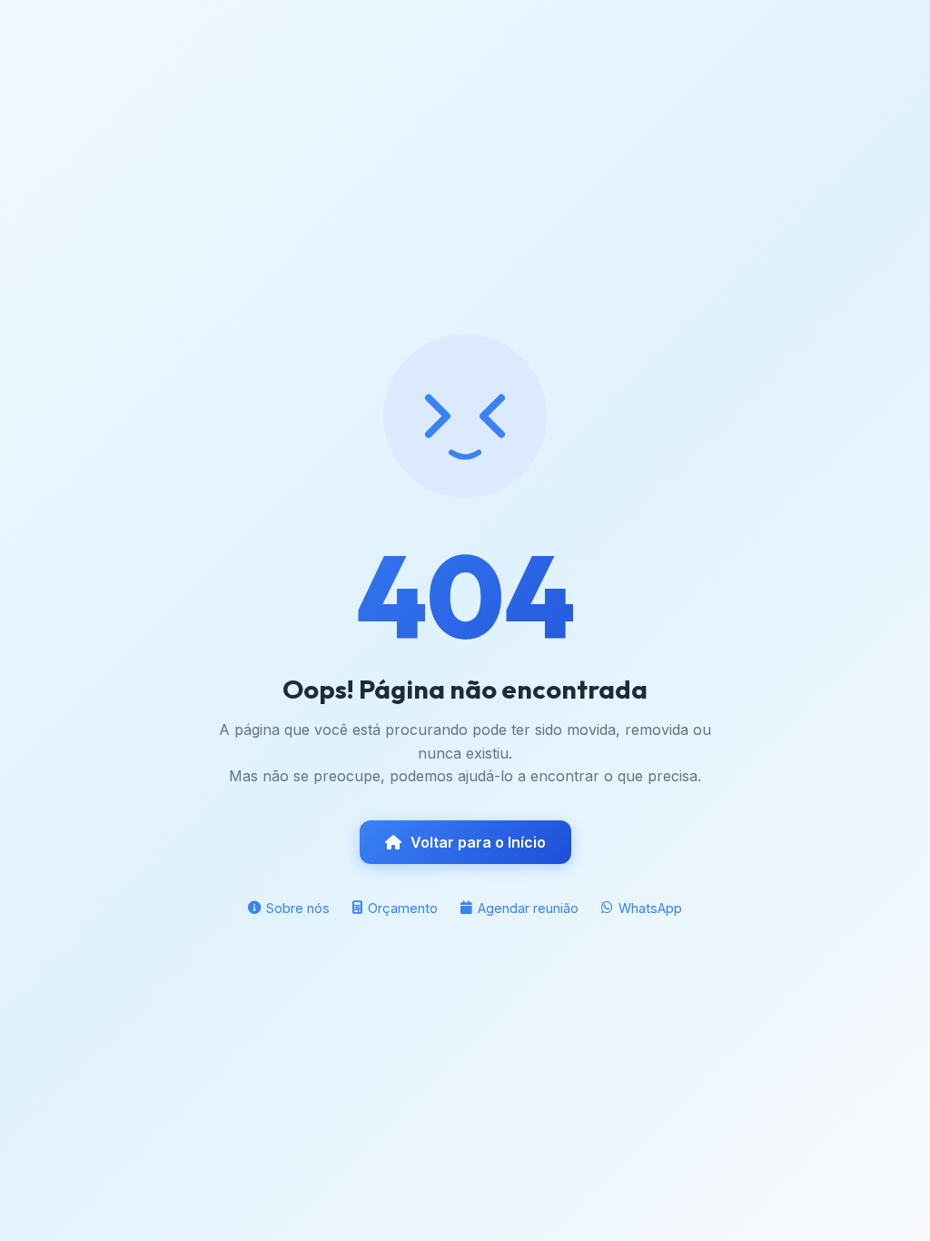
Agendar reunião (528, 908)
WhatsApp (650, 908)
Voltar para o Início (478, 842)
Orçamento (403, 908)
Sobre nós (298, 908)
